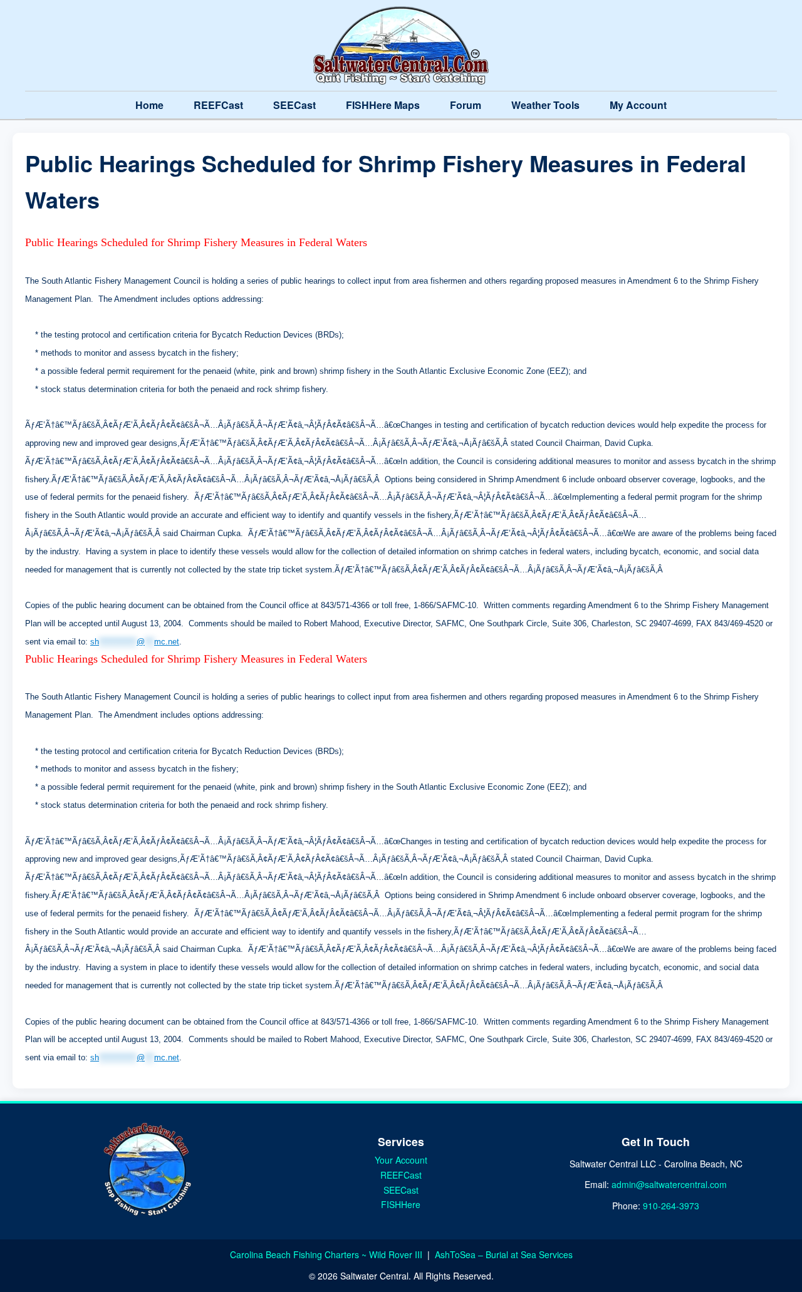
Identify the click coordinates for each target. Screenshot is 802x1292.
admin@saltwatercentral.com (669, 1184)
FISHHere (400, 1204)
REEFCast (218, 105)
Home (149, 105)
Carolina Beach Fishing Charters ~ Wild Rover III (327, 1254)
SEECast (294, 105)
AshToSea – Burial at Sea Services (504, 1254)
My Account (638, 105)
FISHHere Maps (383, 105)
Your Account (401, 1160)
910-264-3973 (671, 1205)
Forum (465, 105)
